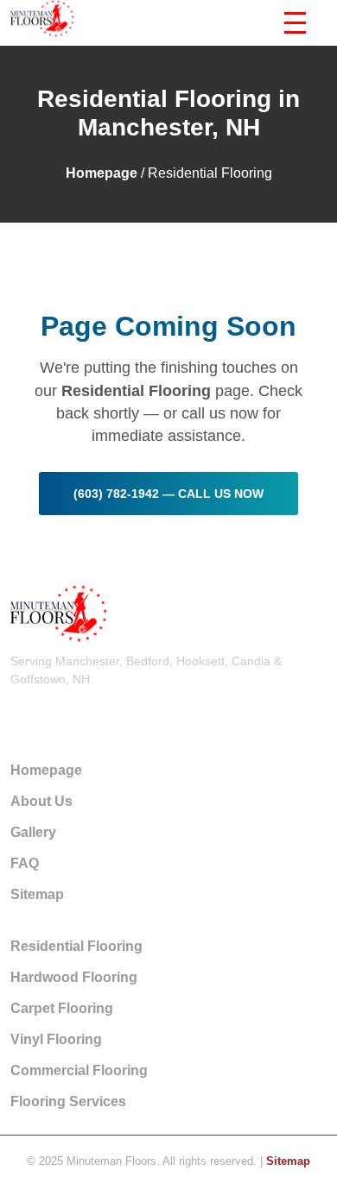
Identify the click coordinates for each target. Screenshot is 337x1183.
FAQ (24, 863)
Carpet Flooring (61, 1008)
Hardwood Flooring (73, 977)
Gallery (33, 832)
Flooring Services (68, 1101)
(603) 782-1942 (53, 711)
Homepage (101, 173)
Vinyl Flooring (56, 1039)
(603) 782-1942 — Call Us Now (168, 493)
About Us (41, 801)
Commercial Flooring (79, 1070)
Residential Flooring (76, 946)
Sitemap (37, 894)
